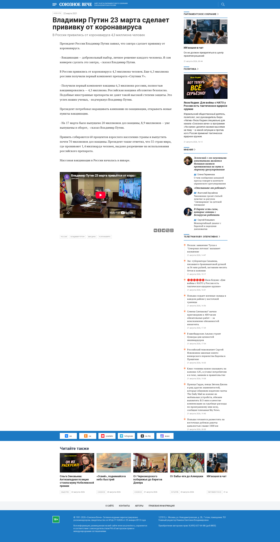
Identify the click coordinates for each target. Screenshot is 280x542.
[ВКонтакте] (155, 230)
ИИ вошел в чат (193, 47)
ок (90, 436)
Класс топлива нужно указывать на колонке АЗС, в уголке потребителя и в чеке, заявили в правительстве (207, 372)
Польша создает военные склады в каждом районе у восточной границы (206, 299)
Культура (174, 492)
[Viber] (167, 230)
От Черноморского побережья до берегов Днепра (147, 479)
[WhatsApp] (172, 230)
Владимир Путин (78, 237)
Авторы (139, 506)
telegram (128, 436)
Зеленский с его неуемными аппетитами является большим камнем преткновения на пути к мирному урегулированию (210, 163)
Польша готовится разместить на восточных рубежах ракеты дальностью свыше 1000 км (205, 422)
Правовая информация (162, 506)
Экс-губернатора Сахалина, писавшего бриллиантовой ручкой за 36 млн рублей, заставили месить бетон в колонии (207, 265)
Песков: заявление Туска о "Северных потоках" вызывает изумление (203, 248)
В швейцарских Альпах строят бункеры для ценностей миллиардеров (204, 337)
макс (167, 436)
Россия (64, 237)
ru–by (148, 436)
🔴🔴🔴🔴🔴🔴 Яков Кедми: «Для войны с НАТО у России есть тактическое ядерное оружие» (206, 283)
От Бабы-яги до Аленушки (186, 476)
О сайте (109, 506)
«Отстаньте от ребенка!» (210, 188)
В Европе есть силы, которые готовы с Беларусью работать (206, 212)
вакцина (92, 237)
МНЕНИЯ (188, 149)
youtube (109, 436)
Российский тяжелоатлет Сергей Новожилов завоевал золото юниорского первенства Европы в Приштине (206, 354)
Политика (190, 69)
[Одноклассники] (159, 230)
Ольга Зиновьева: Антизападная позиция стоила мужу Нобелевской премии (77, 481)
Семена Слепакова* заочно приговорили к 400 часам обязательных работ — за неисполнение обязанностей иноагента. (203, 318)
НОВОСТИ (57, 13)
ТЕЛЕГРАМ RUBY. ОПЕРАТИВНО (201, 236)
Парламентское (215, 492)
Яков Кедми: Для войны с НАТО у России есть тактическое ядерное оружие (205, 106)
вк (70, 436)
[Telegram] (163, 230)
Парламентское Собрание (200, 14)
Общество (65, 492)
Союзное (101, 492)
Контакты (124, 506)
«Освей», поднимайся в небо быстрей (111, 478)
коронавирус (105, 237)
